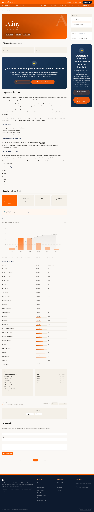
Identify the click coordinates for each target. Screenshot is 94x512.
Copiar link (63, 403)
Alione (44, 460)
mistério (5, 120)
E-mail (3, 437)
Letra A (6, 10)
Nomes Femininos (41, 497)
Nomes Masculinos (41, 500)
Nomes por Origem (41, 495)
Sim (30, 414)
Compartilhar (27, 34)
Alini (31, 460)
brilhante (57, 97)
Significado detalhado (78, 21)
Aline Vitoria (25, 460)
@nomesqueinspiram (83, 487)
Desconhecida (10, 34)
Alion (40, 460)
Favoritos (39, 492)
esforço (16, 161)
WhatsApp (55, 403)
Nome (3, 431)
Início (3, 10)
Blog (38, 482)
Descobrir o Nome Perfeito (43, 82)
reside (10, 130)
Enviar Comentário (7, 453)
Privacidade (59, 490)
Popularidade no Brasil (78, 24)
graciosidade (7, 132)
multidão (42, 142)
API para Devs (60, 487)
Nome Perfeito (77, 2)
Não (39, 414)
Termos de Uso (60, 492)
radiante (17, 130)
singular (18, 132)
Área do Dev (87, 2)
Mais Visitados (40, 490)
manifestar (56, 145)
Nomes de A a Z (41, 487)
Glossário (39, 503)
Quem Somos (60, 482)
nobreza (24, 100)
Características (77, 19)
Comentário (4, 442)
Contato (58, 485)
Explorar (68, 2)
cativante (8, 112)
